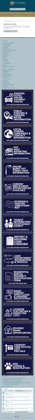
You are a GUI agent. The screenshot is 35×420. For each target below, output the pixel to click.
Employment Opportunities (7, 63)
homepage (5, 27)
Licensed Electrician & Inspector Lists (8, 66)
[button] (30, 412)
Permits (4, 77)
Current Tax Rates (5, 60)
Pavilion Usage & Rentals (6, 76)
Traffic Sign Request (6, 86)
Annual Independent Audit (7, 45)
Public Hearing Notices (6, 81)
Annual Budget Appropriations (7, 44)
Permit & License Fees (7, 78)
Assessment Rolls (5, 47)
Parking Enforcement (6, 73)
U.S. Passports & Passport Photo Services (9, 87)
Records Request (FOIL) (6, 83)
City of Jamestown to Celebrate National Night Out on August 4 (12, 379)
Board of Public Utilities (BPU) (7, 51)
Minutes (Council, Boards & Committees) (8, 69)
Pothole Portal (5, 80)
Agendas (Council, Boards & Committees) (9, 42)
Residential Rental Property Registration (8, 84)
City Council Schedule (6, 54)
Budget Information (6, 53)
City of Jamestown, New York (17, 3)
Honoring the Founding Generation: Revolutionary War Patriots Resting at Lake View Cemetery (16, 382)
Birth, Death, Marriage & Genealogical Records (9, 50)
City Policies (4, 57)
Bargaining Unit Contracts (6, 48)
